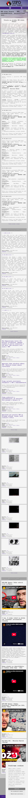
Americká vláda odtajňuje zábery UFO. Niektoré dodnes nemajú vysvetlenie (13, 365)
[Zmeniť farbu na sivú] (23, 7)
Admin (7, 357)
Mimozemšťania (10, 406)
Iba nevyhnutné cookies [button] (17, 791)
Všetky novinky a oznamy (14, 223)
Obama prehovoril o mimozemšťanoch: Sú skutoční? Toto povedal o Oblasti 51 (12, 398)
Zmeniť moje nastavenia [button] (17, 793)
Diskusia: (4, 251)
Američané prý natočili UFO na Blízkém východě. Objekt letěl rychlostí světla (12, 416)
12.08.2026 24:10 (6, 254)
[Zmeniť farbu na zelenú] (25, 7)
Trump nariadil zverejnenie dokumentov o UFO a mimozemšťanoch (14, 381)
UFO (8, 355)
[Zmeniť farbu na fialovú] (27, 7)
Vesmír (8, 659)
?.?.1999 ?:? (5, 310)
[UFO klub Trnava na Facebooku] (21, 7)
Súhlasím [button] (17, 788)
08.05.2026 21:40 (6, 288)
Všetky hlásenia (14, 331)
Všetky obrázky (14, 572)
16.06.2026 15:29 (6, 276)
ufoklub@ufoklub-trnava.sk (8, 33)
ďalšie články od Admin (14, 357)
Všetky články (14, 429)
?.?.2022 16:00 (6, 233)
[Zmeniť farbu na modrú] (24, 7)
